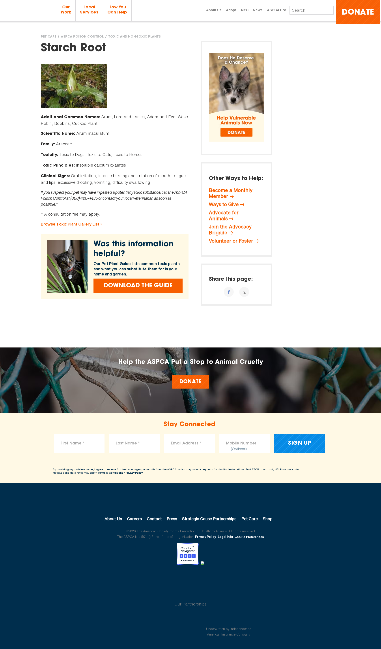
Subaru (152, 618)
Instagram (202, 577)
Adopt (231, 10)
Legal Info (225, 537)
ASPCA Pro (276, 10)
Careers (134, 519)
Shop (268, 519)
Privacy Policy (134, 472)
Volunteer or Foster (231, 240)
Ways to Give (224, 204)
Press (172, 519)
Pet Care (48, 36)
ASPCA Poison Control (82, 36)
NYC (244, 10)
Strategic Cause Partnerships (209, 519)
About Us (214, 10)
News (258, 10)
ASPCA (190, 504)
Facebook (168, 577)
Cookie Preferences (249, 537)
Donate (358, 13)
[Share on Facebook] (229, 292)
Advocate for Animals (224, 215)
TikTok (213, 577)
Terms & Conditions (110, 472)
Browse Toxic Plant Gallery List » (71, 224)
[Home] (27, 10)
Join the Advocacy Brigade (230, 229)
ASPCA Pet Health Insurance (229, 618)
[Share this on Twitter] (244, 292)
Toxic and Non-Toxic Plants (134, 36)
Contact (154, 519)
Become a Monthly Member (230, 193)
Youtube (190, 577)
